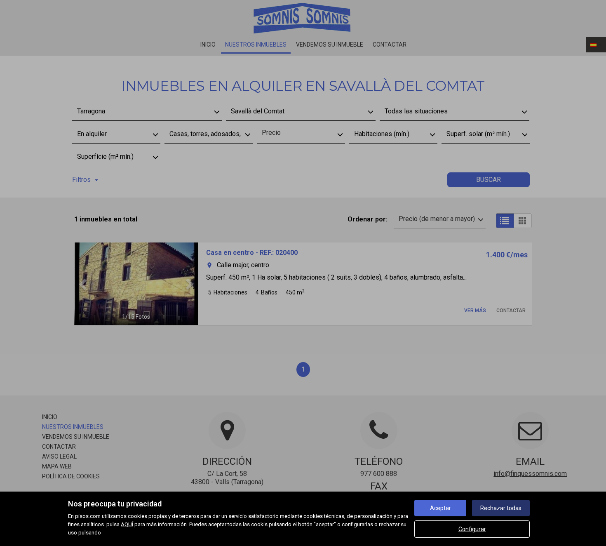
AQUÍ (127, 524)
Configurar (472, 529)
